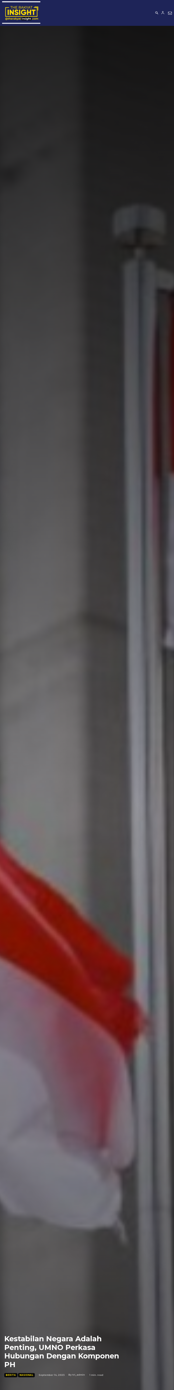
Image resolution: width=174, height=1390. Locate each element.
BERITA (11, 1375)
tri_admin (78, 1374)
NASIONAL (26, 1375)
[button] (156, 13)
